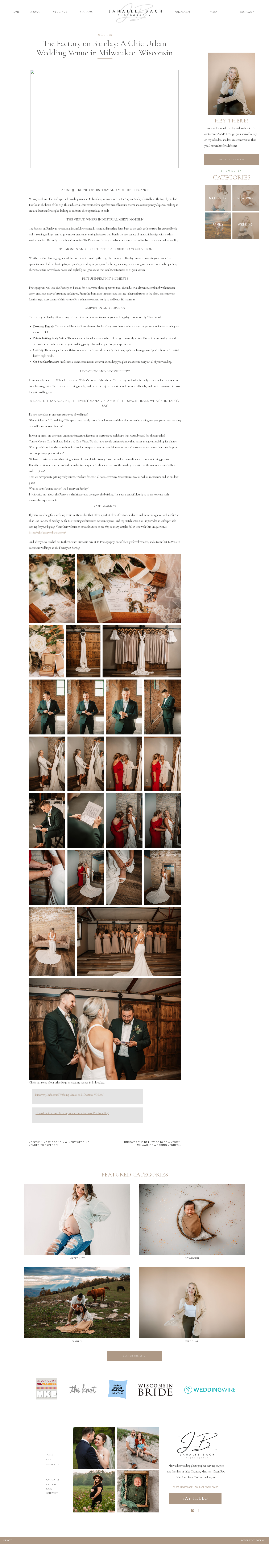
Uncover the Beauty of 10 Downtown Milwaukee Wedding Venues (152, 1144)
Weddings (105, 35)
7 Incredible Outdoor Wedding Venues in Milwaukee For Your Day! (72, 1113)
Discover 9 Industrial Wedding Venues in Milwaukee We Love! (69, 1095)
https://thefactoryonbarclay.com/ (47, 532)
